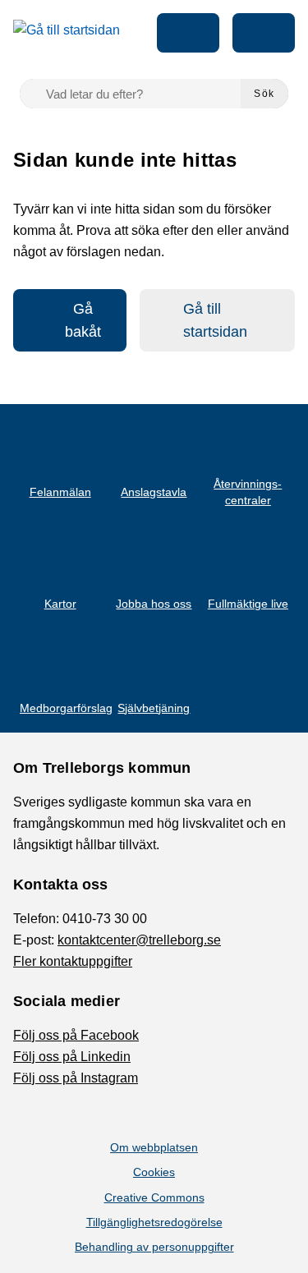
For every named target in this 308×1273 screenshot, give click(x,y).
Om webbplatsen (154, 1147)
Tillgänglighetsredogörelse (154, 1222)
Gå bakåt (83, 320)
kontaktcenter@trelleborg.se (139, 940)
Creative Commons (154, 1197)
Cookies (154, 1172)
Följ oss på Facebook (76, 1035)
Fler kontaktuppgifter (72, 961)
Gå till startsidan (215, 320)
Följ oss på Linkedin (72, 1057)
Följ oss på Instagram (75, 1078)
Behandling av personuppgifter (154, 1246)
